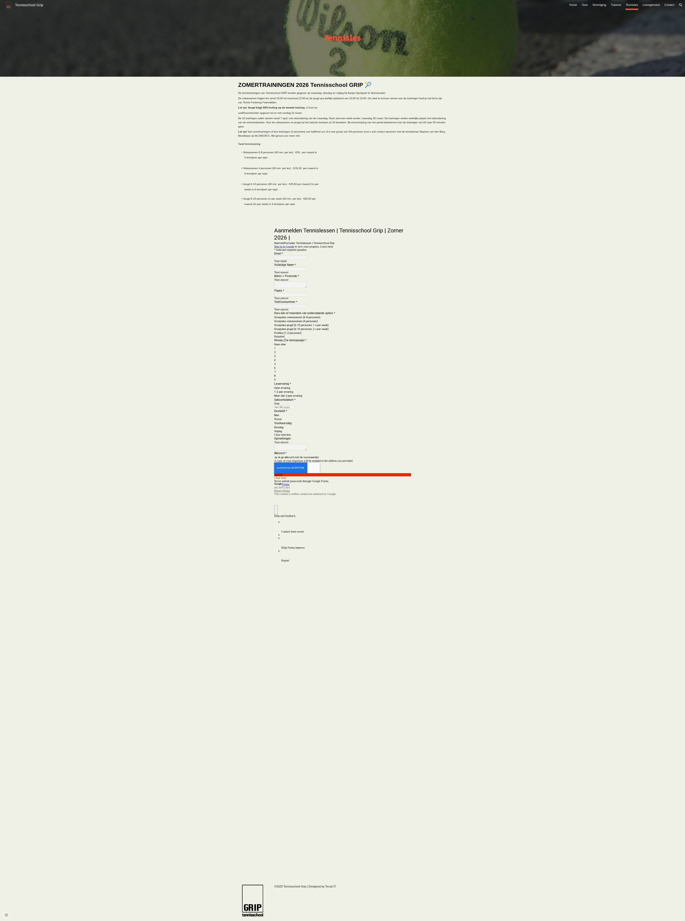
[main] (342, 38)
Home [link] (573, 4)
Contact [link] (669, 4)
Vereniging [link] (599, 4)
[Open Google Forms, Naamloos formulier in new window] (405, 230)
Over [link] (585, 4)
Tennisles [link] (632, 4)
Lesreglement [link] (651, 4)
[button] (680, 5)
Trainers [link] (616, 4)
